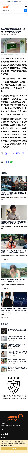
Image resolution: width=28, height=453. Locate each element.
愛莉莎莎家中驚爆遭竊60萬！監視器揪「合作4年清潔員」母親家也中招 (13, 280)
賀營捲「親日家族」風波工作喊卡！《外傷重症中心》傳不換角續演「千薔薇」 (14, 252)
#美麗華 (23, 153)
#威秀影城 (11, 153)
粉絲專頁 (18, 1)
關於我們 (3, 438)
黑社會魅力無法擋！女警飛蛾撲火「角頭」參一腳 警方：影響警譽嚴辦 (17, 330)
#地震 (6, 153)
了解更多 (9, 445)
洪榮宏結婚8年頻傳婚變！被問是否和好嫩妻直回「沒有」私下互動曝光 (13, 223)
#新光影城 (4, 155)
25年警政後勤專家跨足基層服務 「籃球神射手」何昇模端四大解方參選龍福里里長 (17, 338)
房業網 (11, 1)
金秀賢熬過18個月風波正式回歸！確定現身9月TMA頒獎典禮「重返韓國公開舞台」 (14, 309)
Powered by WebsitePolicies (7, 451)
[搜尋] (25, 10)
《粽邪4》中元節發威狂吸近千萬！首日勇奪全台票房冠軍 (13, 194)
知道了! (14, 448)
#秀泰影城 (17, 153)
